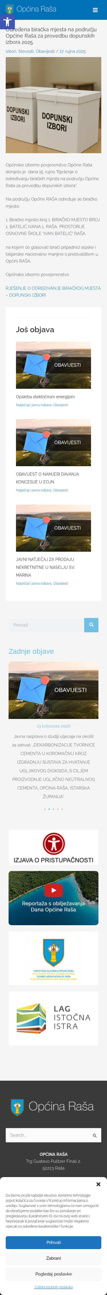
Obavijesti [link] (45, 51)
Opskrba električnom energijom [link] (45, 396)
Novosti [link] (26, 51)
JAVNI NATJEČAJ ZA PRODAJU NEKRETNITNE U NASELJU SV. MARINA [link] (45, 567)
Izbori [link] (11, 51)
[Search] (91, 625)
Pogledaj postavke (53, 1274)
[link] (7, 21)
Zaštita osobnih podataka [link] (54, 1287)
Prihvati (54, 1242)
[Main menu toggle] (95, 10)
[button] (98, 1184)
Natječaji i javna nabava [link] (33, 405)
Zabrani (53, 1258)
